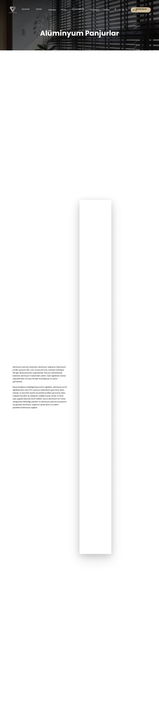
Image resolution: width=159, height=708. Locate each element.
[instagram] (126, 10)
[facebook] (120, 10)
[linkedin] (123, 10)
